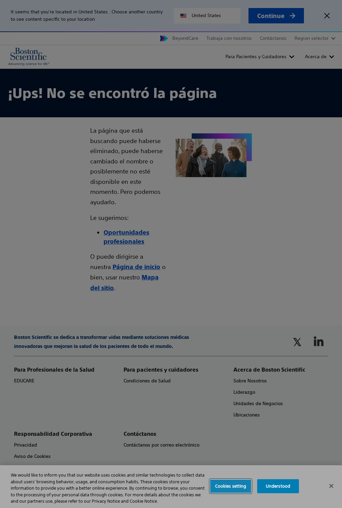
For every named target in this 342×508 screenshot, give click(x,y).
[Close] (331, 486)
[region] (171, 486)
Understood (278, 486)
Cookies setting (230, 486)
